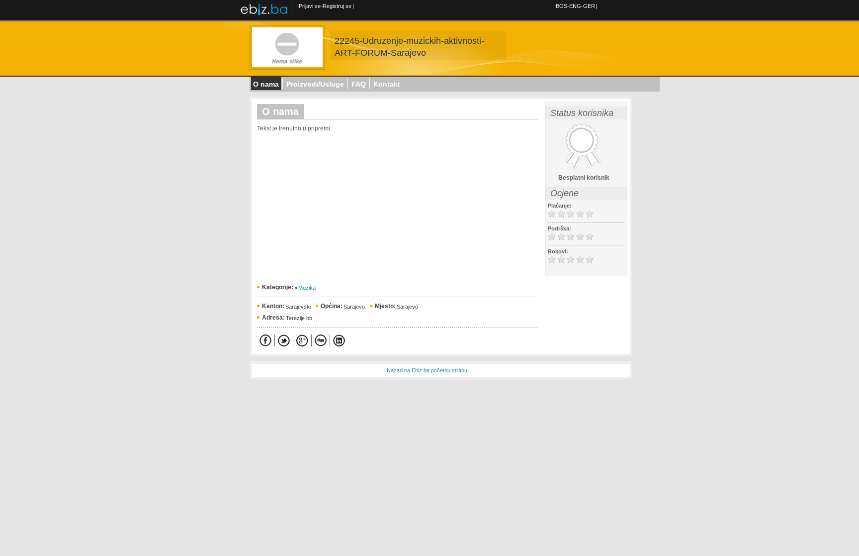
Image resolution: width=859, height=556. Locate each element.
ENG (575, 6)
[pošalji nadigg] (321, 340)
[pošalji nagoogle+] (302, 340)
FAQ (358, 84)
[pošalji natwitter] (284, 340)
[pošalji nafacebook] (265, 340)
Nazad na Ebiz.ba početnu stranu (427, 370)
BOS (561, 6)
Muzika (307, 288)
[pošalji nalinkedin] (339, 340)
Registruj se (337, 6)
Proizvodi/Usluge (315, 84)
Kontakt (386, 84)
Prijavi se (310, 6)
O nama (266, 84)
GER (589, 6)
